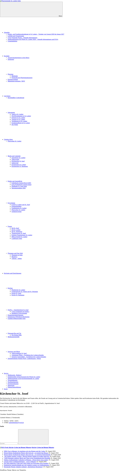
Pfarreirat (10, 74)
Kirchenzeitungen (13, 384)
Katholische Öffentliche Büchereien (18, 317)
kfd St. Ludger (16, 230)
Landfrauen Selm (17, 238)
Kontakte (6, 56)
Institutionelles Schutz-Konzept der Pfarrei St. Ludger (24, 377)
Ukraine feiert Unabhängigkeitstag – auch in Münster (20, 461)
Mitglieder (15, 76)
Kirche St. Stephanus (18, 295)
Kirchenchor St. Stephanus (20, 166)
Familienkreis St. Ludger (19, 208)
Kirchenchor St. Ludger (19, 164)
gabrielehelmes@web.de (16, 422)
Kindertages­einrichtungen (15, 315)
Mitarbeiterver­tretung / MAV (16, 81)
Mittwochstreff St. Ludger (19, 237)
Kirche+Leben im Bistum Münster (43, 447)
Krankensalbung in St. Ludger (21, 123)
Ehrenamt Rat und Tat (14, 333)
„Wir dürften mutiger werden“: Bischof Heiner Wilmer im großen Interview (26, 456)
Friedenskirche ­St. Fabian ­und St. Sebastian (25, 291)
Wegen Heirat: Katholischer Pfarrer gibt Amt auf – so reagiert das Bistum (26, 453)
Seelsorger (11, 59)
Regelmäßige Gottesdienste (16, 97)
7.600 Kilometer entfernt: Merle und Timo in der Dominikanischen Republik (27, 458)
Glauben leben (8, 139)
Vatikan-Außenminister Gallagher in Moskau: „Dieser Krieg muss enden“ (26, 460)
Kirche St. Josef (16, 293)
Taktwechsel (15, 159)
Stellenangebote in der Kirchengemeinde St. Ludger (23, 378)
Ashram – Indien (17, 258)
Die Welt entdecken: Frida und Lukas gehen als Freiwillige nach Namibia (26, 463)
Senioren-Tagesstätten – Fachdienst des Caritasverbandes (29, 357)
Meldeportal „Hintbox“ (15, 375)
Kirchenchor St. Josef (18, 161)
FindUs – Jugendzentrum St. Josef (18, 310)
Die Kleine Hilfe (17, 335)
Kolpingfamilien (16, 206)
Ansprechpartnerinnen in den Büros (18, 57)
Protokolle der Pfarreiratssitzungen (22, 77)
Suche (6, 389)
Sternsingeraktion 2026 (19, 188)
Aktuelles (7, 32)
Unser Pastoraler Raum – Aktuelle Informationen (22, 37)
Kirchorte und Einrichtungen (12, 273)
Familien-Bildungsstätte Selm (16, 318)
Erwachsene (11, 203)
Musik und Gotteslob (14, 156)
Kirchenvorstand (13, 79)
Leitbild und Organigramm (16, 36)
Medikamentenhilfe (13, 337)
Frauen (10, 226)
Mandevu (14, 257)
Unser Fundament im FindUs (20, 311)
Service (6, 373)
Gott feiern (7, 96)
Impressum (11, 385)
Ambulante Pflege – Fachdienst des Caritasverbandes (28, 355)
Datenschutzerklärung (14, 387)
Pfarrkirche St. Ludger (18, 290)
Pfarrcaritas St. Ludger (14, 141)
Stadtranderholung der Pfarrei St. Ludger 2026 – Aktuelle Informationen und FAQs (33, 39)
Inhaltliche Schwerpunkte (19, 313)
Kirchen (10, 288)
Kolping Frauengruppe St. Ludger (22, 235)
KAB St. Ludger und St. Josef (21, 204)
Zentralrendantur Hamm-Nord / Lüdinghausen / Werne (24, 358)
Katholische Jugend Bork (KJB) (21, 183)
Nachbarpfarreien (13, 382)
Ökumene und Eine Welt (15, 253)
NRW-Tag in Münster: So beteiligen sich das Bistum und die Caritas (24, 451)
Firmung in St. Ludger (18, 117)
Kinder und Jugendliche (15, 181)
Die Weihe (15, 124)
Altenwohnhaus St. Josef (19, 353)
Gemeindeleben (12, 41)
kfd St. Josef (15, 228)
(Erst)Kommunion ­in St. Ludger (21, 116)
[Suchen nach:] (9, 443)
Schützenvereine (17, 211)
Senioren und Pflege (14, 351)
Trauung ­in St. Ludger (18, 119)
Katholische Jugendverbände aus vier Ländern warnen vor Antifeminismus (26, 465)
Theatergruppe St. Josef (19, 233)
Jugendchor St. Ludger (18, 158)
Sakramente (11, 112)
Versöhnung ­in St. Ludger (19, 121)
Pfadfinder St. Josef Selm (19, 186)
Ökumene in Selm (17, 255)
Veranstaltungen (12, 380)
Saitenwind (15, 163)
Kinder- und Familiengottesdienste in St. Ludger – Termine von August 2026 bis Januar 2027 (36, 34)
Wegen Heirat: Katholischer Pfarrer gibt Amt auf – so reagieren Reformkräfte (27, 455)
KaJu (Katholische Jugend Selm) (21, 184)
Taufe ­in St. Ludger (17, 114)
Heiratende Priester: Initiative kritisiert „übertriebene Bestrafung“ (23, 467)
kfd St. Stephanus (17, 231)
